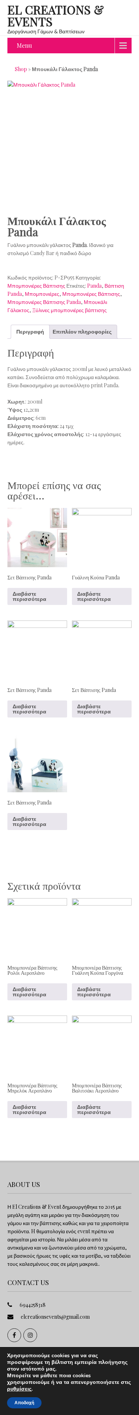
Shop (21, 69)
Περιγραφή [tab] (30, 331)
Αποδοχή (24, 1403)
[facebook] (14, 1335)
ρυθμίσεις (19, 1389)
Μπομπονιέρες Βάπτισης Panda (44, 301)
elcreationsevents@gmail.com (55, 1316)
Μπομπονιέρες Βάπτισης (36, 285)
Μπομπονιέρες (42, 293)
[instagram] (30, 1335)
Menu (24, 45)
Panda (94, 285)
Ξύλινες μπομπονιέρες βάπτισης (69, 310)
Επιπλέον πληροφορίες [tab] (82, 331)
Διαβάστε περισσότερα (29, 596)
